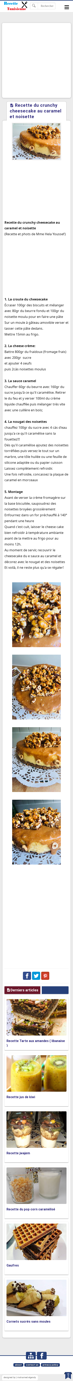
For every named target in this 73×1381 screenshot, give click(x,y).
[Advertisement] (36, 60)
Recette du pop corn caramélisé (30, 1209)
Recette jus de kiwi (20, 1097)
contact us (32, 1365)
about (18, 1365)
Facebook (27, 976)
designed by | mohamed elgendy (20, 1377)
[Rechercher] (34, 6)
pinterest (45, 976)
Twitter (36, 976)
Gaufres (12, 1265)
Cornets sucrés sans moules (28, 1321)
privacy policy (50, 1365)
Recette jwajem (18, 1153)
